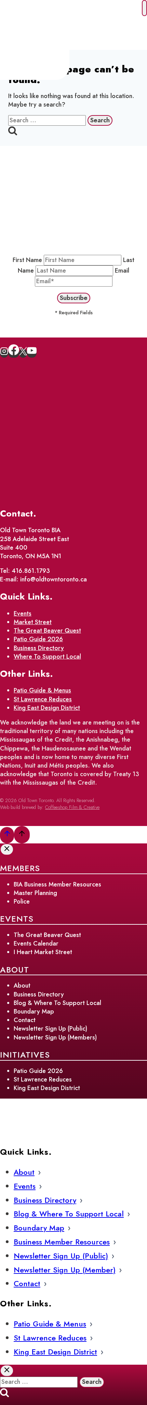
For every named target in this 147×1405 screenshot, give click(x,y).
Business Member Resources (62, 1241)
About (22, 985)
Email (122, 270)
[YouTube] (32, 353)
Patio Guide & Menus (42, 690)
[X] (23, 353)
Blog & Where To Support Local (57, 1002)
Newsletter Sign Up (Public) (50, 1028)
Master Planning (35, 893)
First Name (27, 260)
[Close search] (7, 1371)
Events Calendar (36, 943)
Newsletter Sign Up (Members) (55, 1037)
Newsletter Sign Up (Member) (65, 1269)
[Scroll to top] (7, 835)
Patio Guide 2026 (38, 639)
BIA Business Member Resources (57, 884)
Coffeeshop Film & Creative (72, 807)
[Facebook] (13, 353)
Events (22, 613)
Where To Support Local (47, 656)
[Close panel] (7, 849)
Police (22, 901)
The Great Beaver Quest (47, 630)
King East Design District (47, 707)
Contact (25, 1020)
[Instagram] (4, 353)
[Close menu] (144, 8)
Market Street (33, 622)
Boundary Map (34, 1011)
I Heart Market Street (43, 952)
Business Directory (39, 648)
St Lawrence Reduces (43, 699)
